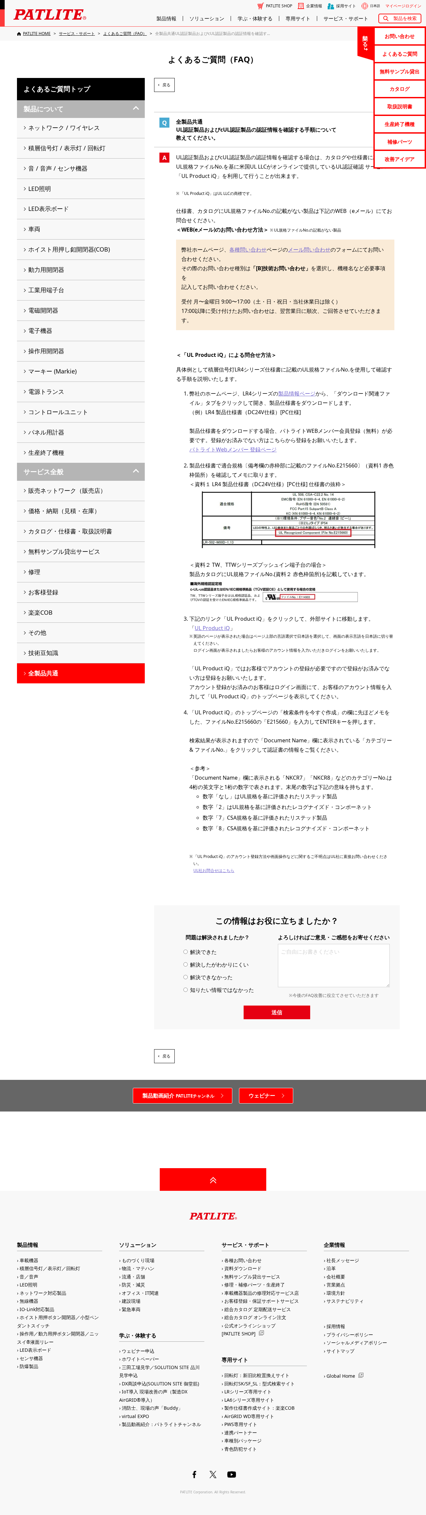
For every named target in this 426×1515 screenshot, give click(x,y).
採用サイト (346, 5)
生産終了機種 (400, 124)
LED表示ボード (48, 209)
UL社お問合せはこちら (213, 870)
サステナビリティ (345, 1301)
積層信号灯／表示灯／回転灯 (50, 1268)
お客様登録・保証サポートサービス (261, 1301)
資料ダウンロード (243, 1268)
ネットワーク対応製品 (43, 1293)
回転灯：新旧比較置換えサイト (257, 1375)
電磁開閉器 (43, 310)
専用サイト (298, 18)
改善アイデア (400, 159)
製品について (44, 108)
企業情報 (314, 5)
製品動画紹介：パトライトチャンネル (161, 1424)
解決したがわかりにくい (219, 964)
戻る (166, 85)
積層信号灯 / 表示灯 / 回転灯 (67, 148)
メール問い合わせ (309, 249)
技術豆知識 (43, 653)
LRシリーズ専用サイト (248, 1391)
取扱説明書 (399, 106)
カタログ (400, 88)
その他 (37, 632)
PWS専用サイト (240, 1424)
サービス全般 (44, 471)
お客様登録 (43, 592)
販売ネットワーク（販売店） (67, 490)
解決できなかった (211, 977)
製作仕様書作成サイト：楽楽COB (259, 1408)
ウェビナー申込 (138, 1351)
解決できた (203, 952)
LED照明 (39, 189)
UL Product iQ (212, 628)
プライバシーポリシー (349, 1334)
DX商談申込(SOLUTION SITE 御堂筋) (160, 1383)
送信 (277, 1012)
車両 (34, 229)
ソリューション (206, 18)
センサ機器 (31, 1358)
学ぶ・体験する (255, 18)
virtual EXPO (135, 1416)
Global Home (340, 1376)
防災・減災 (133, 1284)
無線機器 (29, 1301)
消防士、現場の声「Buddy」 (152, 1408)
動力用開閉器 (46, 270)
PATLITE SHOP (279, 5)
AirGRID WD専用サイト (249, 1416)
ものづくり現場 (138, 1260)
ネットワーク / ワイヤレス (64, 128)
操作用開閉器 (46, 351)
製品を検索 (405, 18)
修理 (34, 572)
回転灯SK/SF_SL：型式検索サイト (259, 1383)
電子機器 (40, 331)
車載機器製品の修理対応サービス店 (261, 1293)
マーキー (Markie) (52, 371)
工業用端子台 (46, 290)
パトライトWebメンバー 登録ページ (233, 449)
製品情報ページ (297, 393)
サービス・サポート (345, 18)
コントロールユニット (58, 412)
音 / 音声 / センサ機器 (58, 168)
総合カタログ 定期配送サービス (257, 1309)
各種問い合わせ (248, 249)
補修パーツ (399, 141)
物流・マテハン (138, 1268)
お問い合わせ (400, 36)
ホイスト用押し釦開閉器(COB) (69, 249)
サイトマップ (340, 1351)
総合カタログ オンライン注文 (255, 1317)
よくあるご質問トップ (57, 88)
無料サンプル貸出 (400, 71)
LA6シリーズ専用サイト (249, 1400)
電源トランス (46, 391)
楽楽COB (40, 612)
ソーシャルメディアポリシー (356, 1342)
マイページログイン (403, 5)
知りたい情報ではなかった (221, 990)
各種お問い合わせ (243, 1260)
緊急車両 (131, 1309)
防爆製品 (29, 1366)
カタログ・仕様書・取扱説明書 (70, 531)
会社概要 (335, 1276)
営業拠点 (335, 1284)
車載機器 (29, 1260)
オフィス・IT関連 (140, 1293)
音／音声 (29, 1276)
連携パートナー (240, 1432)
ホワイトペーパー (140, 1359)
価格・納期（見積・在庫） (64, 511)
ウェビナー (262, 1095)
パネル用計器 (46, 432)
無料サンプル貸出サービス (64, 551)
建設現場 (131, 1301)
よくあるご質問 (399, 53)
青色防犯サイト (240, 1449)
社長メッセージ (342, 1260)
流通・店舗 (133, 1276)
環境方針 (335, 1293)
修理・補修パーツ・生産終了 (254, 1284)
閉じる (365, 38)
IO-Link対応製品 (37, 1309)
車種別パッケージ (243, 1440)
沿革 (331, 1268)
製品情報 (166, 18)
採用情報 (335, 1326)
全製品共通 (43, 673)
